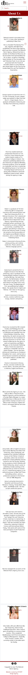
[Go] (25, 44)
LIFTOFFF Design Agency (16, 672)
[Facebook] (15, 663)
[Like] (8, 26)
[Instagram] (12, 663)
